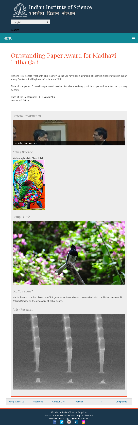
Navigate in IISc (16, 401)
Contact (47, 415)
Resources (37, 401)
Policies (79, 401)
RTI (100, 401)
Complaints (121, 401)
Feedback (53, 418)
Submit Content (81, 418)
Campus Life (58, 401)
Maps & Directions (85, 415)
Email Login (64, 418)
